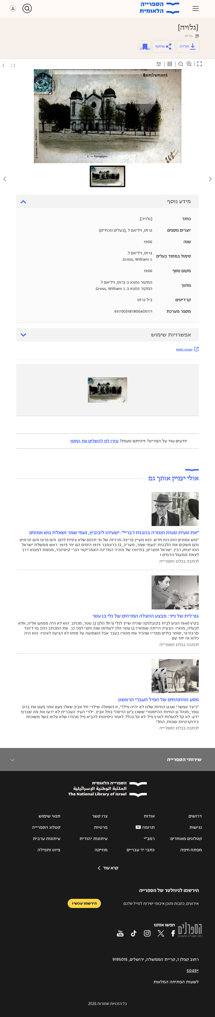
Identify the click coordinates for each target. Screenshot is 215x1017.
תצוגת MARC (184, 349)
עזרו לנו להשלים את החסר (94, 441)
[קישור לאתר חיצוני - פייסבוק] (173, 933)
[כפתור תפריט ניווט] (195, 8)
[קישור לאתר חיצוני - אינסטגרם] (147, 933)
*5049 (193, 971)
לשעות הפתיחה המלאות (176, 982)
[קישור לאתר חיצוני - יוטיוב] (120, 933)
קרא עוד (110, 868)
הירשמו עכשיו (84, 903)
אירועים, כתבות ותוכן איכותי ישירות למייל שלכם (161, 903)
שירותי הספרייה (184, 759)
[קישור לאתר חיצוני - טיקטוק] (134, 933)
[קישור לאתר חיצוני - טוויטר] (161, 933)
